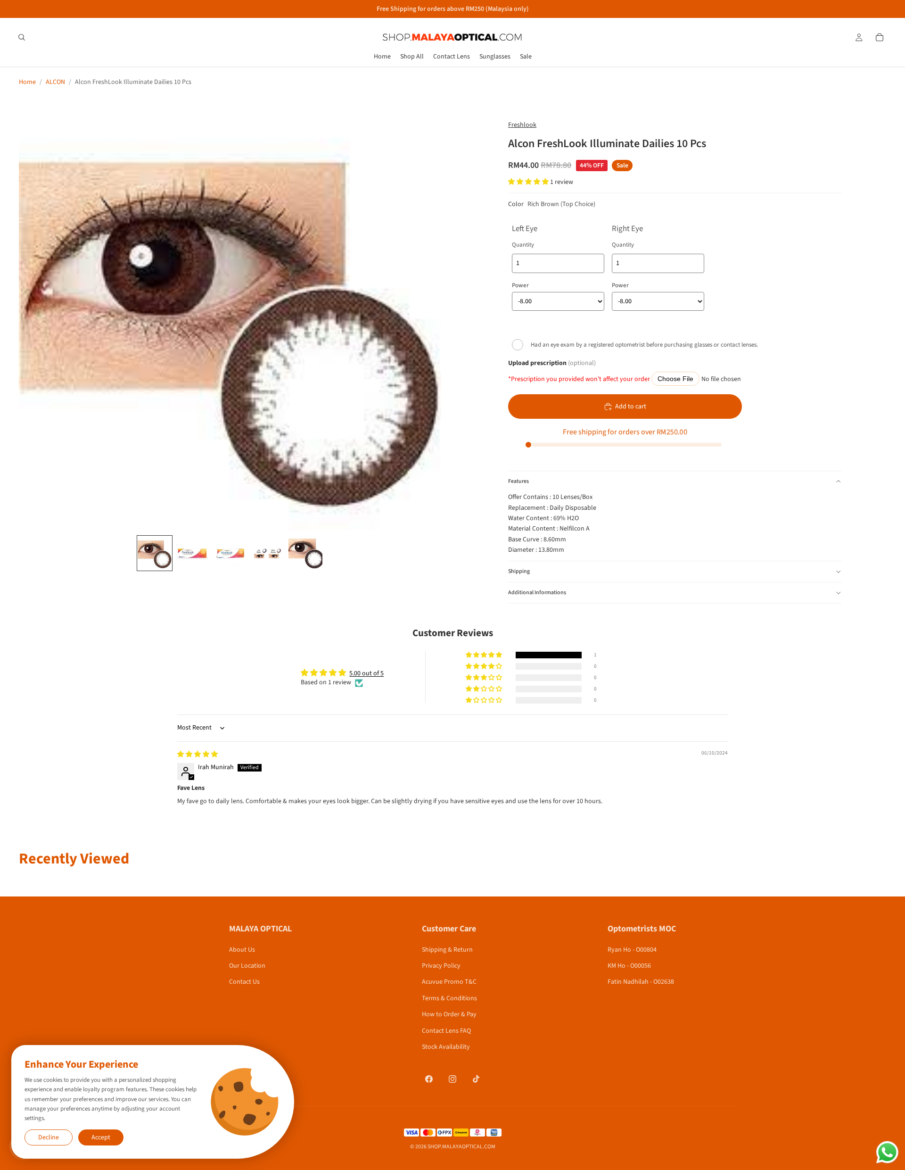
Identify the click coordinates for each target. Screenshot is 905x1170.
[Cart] (879, 37)
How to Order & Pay (449, 1014)
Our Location (247, 966)
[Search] (21, 37)
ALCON (55, 82)
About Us (242, 949)
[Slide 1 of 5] (155, 553)
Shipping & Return (447, 949)
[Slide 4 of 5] (268, 553)
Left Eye (524, 228)
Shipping (519, 571)
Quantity (523, 245)
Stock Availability (446, 1047)
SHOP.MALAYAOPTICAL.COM (461, 1147)
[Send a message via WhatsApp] (887, 1152)
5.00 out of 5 (366, 673)
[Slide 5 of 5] (305, 553)
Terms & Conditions (449, 998)
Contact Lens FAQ (446, 1031)
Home (27, 82)
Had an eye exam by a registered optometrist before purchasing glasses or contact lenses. (644, 344)
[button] (529, 182)
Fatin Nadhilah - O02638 (641, 982)
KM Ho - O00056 (629, 966)
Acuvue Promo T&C (449, 982)
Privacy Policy (441, 966)
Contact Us (244, 982)
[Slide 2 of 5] (192, 553)
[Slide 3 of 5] (230, 553)
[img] (197, 754)
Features (518, 481)
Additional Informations (537, 593)
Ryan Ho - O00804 (632, 949)
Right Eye (627, 228)
